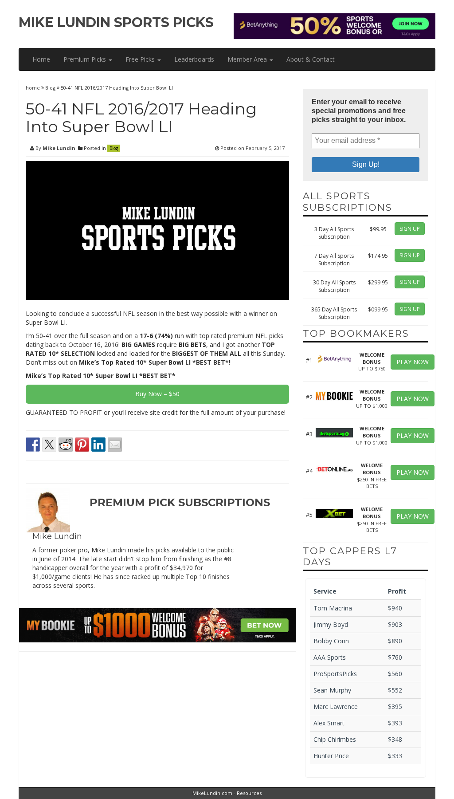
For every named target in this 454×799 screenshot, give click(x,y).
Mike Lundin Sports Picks (116, 22)
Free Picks (141, 59)
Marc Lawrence (335, 706)
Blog (50, 87)
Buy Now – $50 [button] (157, 394)
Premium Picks (85, 59)
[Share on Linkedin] (98, 444)
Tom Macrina (332, 608)
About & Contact (310, 59)
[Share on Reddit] (66, 444)
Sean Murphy (332, 690)
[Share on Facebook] (33, 444)
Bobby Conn (331, 641)
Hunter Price (331, 756)
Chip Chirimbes (334, 739)
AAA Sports (329, 657)
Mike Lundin (59, 148)
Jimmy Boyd (330, 624)
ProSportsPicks (335, 673)
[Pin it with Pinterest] (82, 444)
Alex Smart (328, 723)
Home (41, 59)
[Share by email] (115, 444)
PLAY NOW (412, 362)
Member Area (248, 59)
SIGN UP (409, 228)
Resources (249, 793)
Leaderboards (194, 59)
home (33, 87)
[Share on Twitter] (49, 444)
